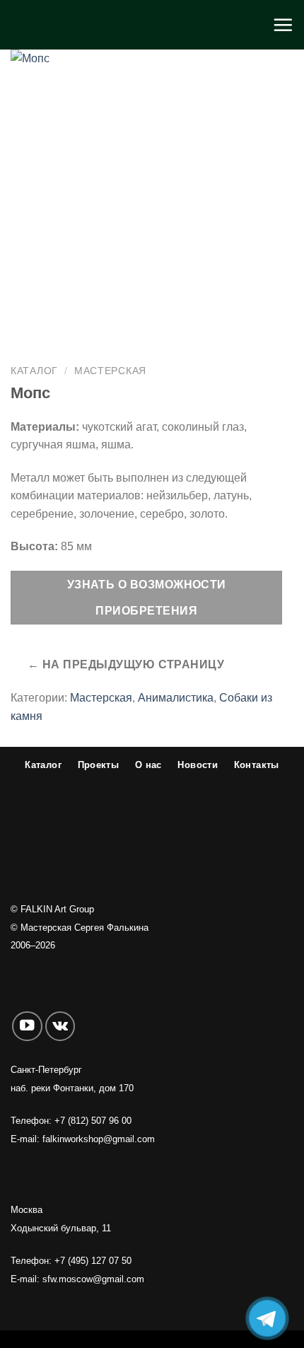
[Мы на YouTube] (27, 1026)
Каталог (34, 370)
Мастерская (110, 370)
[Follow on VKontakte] (60, 1026)
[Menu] (282, 25)
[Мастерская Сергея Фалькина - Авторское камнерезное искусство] (152, 25)
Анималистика (176, 698)
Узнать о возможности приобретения (146, 598)
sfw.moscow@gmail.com (93, 1279)
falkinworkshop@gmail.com (98, 1139)
